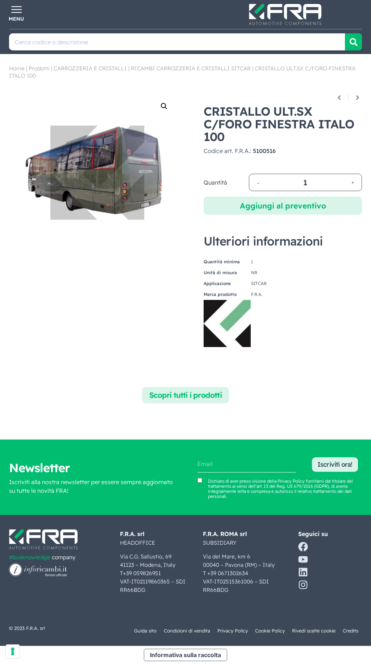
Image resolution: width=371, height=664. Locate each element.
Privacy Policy (291, 481)
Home (17, 68)
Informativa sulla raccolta (185, 655)
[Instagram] (303, 585)
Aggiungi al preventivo (283, 205)
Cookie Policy (270, 631)
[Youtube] (303, 559)
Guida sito (145, 631)
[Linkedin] (303, 572)
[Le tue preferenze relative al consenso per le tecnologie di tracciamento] (13, 651)
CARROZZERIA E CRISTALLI (90, 68)
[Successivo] (355, 97)
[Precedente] (341, 97)
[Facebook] (303, 547)
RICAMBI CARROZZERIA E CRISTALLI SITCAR (191, 68)
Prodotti (39, 68)
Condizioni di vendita (187, 631)
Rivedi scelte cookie (313, 631)
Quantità (215, 182)
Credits (350, 631)
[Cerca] (353, 41)
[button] (164, 106)
